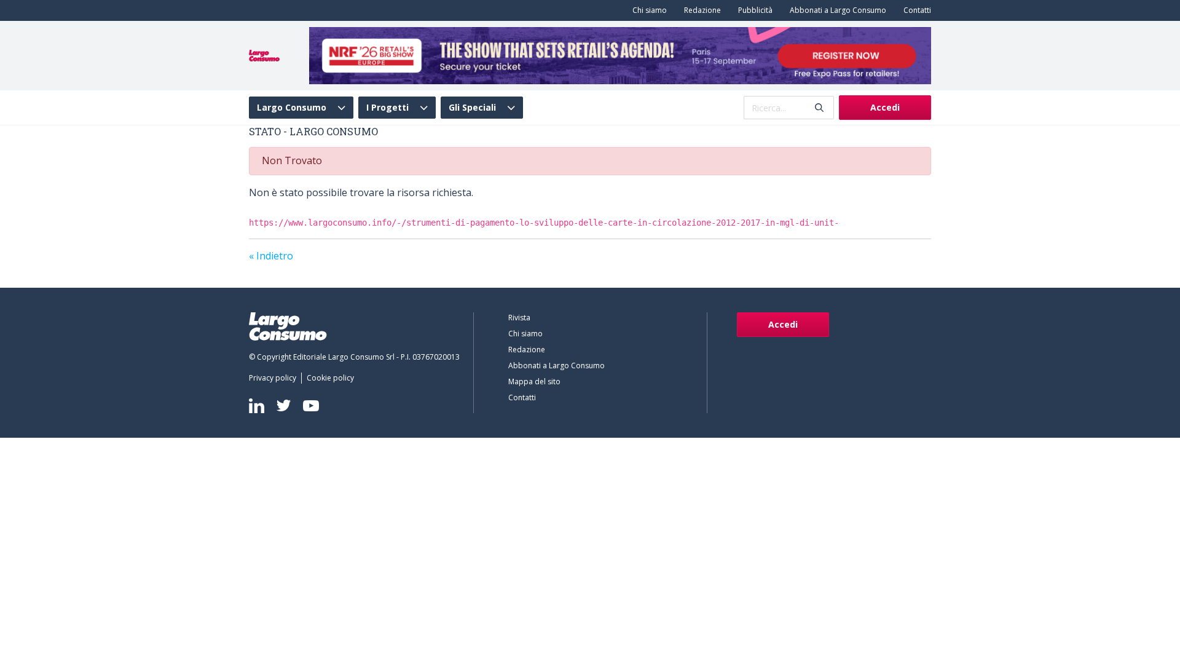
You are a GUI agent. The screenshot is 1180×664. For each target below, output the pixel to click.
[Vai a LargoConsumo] (264, 54)
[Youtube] (311, 405)
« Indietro (271, 256)
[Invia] (819, 108)
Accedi (885, 107)
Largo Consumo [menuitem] (291, 107)
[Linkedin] (256, 405)
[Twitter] (284, 405)
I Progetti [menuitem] (387, 107)
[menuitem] (647, 10)
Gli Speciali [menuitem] (472, 107)
